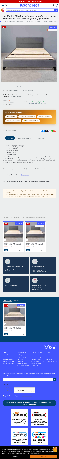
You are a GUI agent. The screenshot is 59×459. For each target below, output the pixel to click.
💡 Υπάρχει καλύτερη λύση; (31, 120)
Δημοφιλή (16, 300)
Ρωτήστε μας (25, 175)
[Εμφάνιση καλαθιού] (56, 5)
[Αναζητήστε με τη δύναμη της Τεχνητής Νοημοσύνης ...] (56, 10)
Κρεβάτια (39, 21)
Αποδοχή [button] (43, 456)
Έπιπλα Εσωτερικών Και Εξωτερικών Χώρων (13, 21)
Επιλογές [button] (15, 456)
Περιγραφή (10, 138)
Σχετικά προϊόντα (7, 218)
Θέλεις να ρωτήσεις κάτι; (11, 130)
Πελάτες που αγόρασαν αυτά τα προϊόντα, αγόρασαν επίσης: (29, 218)
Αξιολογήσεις (40, 138)
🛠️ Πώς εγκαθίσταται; (44, 116)
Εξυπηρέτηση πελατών (37, 352)
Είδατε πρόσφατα (7, 300)
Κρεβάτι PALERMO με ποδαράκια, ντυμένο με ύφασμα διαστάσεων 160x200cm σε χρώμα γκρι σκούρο (13, 244)
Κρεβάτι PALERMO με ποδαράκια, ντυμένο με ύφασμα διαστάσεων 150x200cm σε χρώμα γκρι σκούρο (35, 244)
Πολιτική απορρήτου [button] (35, 453)
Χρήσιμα (48, 352)
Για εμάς (5, 352)
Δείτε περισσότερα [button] (16, 96)
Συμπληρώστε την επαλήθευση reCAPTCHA (8, 389)
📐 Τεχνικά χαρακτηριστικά (27, 116)
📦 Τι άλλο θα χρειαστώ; (13, 120)
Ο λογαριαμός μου (22, 352)
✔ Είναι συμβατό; (11, 116)
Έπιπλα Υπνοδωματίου (30, 21)
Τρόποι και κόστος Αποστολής (25, 138)
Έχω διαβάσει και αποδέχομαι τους (18, 396)
